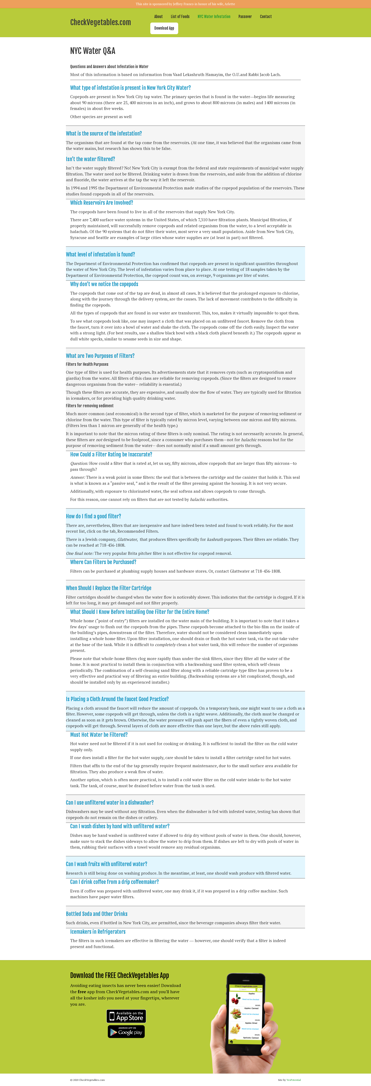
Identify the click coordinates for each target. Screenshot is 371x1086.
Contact (266, 16)
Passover (245, 16)
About (158, 16)
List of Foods (180, 16)
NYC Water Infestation (214, 16)
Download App (164, 28)
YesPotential (293, 1079)
